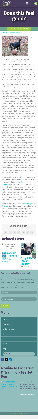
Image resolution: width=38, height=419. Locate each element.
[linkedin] (10, 359)
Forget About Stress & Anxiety (28, 261)
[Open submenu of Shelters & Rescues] (34, 329)
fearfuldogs (5, 32)
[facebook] (2, 359)
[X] (10, 233)
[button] (4, 255)
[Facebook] (6, 233)
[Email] (32, 233)
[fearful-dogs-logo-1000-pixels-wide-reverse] (6, 1)
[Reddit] (14, 233)
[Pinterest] (27, 233)
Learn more (23, 382)
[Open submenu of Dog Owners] (34, 334)
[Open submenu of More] (34, 339)
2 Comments (13, 264)
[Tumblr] (23, 233)
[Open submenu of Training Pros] (34, 324)
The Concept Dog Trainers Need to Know (9, 257)
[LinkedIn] (19, 233)
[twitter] (6, 359)
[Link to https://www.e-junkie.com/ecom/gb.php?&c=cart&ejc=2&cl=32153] (35, 3)
